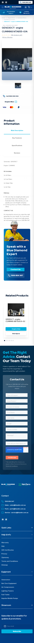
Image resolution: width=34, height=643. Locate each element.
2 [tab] (6, 340)
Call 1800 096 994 (12, 96)
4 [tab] (9, 340)
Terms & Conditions (12, 466)
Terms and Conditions (9, 561)
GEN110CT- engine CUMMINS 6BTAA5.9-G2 (15, 320)
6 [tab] (13, 340)
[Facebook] (2, 2)
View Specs (16, 333)
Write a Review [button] (7, 37)
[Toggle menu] (2, 7)
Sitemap (4, 565)
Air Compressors (7, 587)
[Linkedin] (6, 2)
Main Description (17, 130)
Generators (5, 580)
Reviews (17, 153)
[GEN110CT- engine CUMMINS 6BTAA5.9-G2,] (16, 309)
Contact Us (15, 269)
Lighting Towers (7, 591)
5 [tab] (11, 340)
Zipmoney (5, 557)
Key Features (17, 138)
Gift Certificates (7, 550)
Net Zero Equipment (9, 583)
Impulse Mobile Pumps (9, 598)
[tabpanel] (16, 321)
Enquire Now (9, 102)
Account (25, 7)
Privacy (4, 554)
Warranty (5, 542)
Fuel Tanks (5, 595)
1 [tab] (4, 340)
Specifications (17, 145)
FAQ (2, 546)
